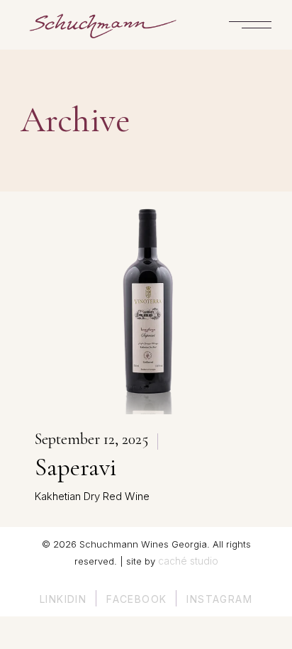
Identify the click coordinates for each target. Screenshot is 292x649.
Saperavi (75, 467)
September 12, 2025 (91, 439)
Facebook (136, 599)
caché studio (188, 561)
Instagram (219, 599)
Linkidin (63, 599)
